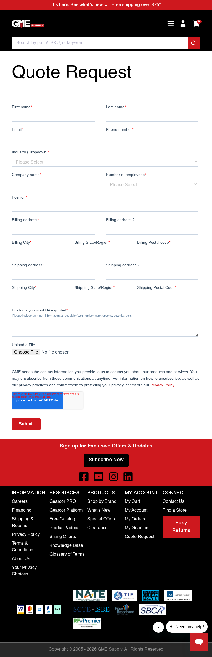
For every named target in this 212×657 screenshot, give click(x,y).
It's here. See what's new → (79, 5)
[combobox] (106, 43)
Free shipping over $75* (136, 5)
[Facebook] (84, 476)
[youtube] (98, 476)
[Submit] (194, 43)
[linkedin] (128, 476)
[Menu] (170, 24)
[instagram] (113, 476)
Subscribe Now (106, 460)
